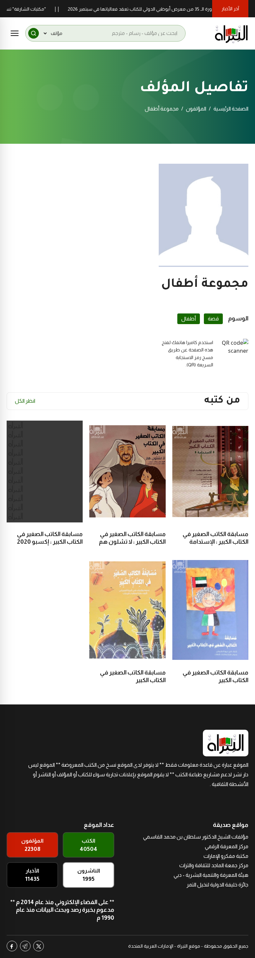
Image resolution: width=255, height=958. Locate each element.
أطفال (188, 318)
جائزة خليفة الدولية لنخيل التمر (217, 884)
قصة (213, 318)
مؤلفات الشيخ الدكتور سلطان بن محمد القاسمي (195, 837)
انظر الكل (25, 401)
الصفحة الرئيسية (230, 108)
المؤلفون (196, 108)
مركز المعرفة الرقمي (226, 846)
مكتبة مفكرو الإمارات (226, 856)
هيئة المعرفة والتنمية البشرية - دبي (211, 875)
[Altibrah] (231, 33)
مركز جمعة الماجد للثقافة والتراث (213, 865)
